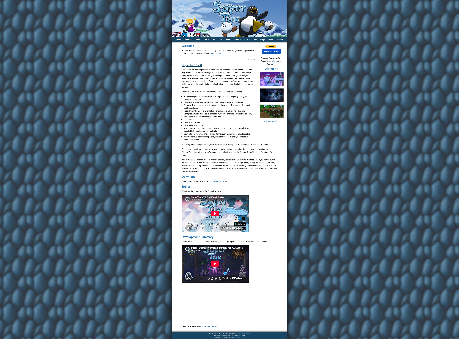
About (206, 39)
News (198, 39)
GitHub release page (217, 181)
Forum (270, 39)
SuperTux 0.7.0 (192, 65)
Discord (280, 39)
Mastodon (246, 333)
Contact (238, 39)
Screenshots (217, 39)
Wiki (255, 39)
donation (272, 61)
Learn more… (217, 53)
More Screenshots (271, 121)
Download (188, 39)
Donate (228, 39)
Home (178, 39)
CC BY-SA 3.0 (239, 337)
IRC (248, 39)
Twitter (239, 333)
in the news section (210, 326)
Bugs (262, 39)
